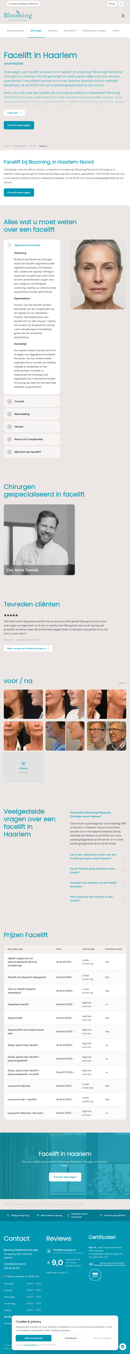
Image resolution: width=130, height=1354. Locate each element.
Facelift (7, 1204)
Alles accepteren (33, 1338)
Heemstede (67, 1204)
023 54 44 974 (12, 1268)
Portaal (112, 4)
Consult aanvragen (18, 125)
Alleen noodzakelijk (102, 1338)
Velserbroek (79, 1204)
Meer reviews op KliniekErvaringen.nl (26, 648)
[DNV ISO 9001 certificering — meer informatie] (95, 1275)
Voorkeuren (71, 1338)
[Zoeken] (121, 4)
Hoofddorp (45, 1204)
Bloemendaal (56, 1204)
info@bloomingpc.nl (15, 1263)
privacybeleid (30, 1345)
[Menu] (123, 16)
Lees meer (12, 112)
